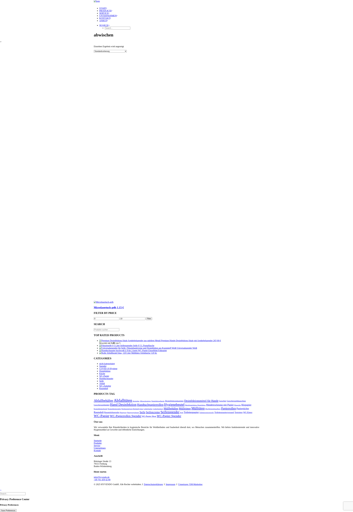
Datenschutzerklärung (153, 484)
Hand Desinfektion (123, 404)
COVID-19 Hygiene (108, 368)
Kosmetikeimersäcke (114, 409)
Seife (101, 381)
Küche (102, 373)
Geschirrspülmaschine (236, 401)
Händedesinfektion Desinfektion (195, 405)
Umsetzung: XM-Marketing (190, 484)
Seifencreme (153, 412)
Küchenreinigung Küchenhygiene (132, 409)
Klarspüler (237, 405)
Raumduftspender (112, 412)
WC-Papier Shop (149, 416)
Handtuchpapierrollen (150, 404)
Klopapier (246, 404)
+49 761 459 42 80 (102, 479)
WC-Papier (104, 376)
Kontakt (104, 18)
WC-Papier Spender (169, 416)
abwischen (136, 401)
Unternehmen (108, 15)
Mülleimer (185, 408)
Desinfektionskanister (174, 401)
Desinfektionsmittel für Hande (201, 400)
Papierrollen (228, 408)
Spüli (181, 412)
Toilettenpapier (191, 412)
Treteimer (239, 412)
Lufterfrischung (158, 409)
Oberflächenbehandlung (213, 409)
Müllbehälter (171, 408)
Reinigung (123, 412)
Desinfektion (104, 371)
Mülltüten (198, 408)
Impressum (170, 484)
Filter (149, 319)
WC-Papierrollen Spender (125, 416)
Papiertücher (242, 408)
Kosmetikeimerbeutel (100, 409)
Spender (102, 366)
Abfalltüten (123, 400)
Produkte (105, 11)
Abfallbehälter (103, 400)
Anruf (103, 20)
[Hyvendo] (176, 2)
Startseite (98, 440)
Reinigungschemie (133, 412)
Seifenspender (170, 412)
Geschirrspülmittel (101, 405)
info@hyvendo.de (101, 477)
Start (102, 8)
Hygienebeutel (174, 404)
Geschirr (222, 401)
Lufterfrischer (148, 409)
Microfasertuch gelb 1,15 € (109, 307)
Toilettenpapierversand (224, 412)
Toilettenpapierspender (206, 412)
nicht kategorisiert (107, 363)
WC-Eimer (247, 412)
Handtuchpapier (106, 378)
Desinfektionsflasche (158, 401)
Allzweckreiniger (145, 401)
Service (104, 13)
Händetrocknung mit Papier (220, 404)
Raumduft (103, 388)
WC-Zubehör (105, 386)
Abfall (102, 383)
